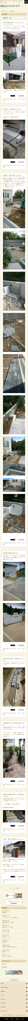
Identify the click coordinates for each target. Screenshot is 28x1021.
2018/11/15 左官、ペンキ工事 (6, 955)
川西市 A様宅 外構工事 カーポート (13, 839)
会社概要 (3, 1007)
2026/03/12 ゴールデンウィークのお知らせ (10, 916)
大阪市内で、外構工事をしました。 (12, 109)
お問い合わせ (4, 1011)
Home (6, 1019)
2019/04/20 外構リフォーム (6, 950)
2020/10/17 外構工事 (5, 941)
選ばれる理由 (4, 987)
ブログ (6, 11)
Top (22, 1019)
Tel (12, 1019)
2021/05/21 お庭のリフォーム (6, 936)
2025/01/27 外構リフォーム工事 (7, 926)
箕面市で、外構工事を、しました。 (12, 175)
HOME (2, 11)
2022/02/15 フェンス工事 (5, 931)
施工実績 (4, 967)
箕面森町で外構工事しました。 (11, 552)
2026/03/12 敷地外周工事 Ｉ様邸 (8, 921)
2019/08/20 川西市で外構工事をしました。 (10, 945)
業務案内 (3, 991)
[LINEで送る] (21, 95)
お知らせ (4, 964)
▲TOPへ (14, 980)
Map (17, 1019)
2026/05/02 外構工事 (5, 911)
